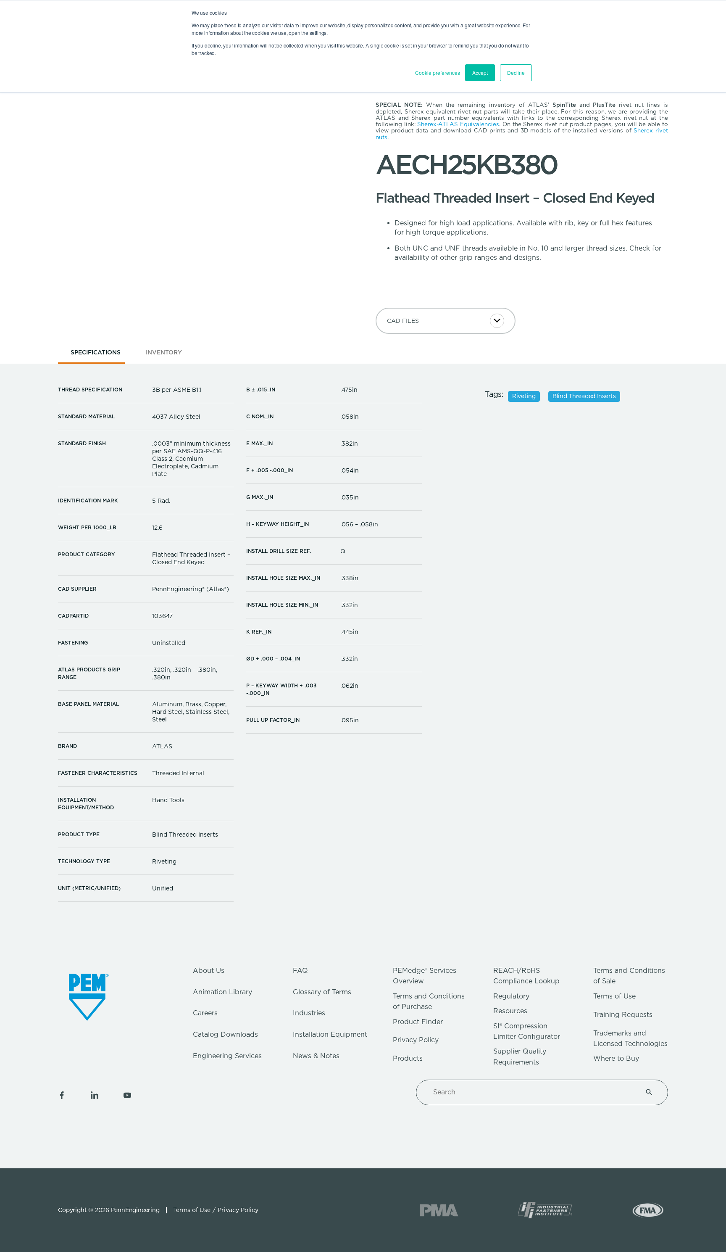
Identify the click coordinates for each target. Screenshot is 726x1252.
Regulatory (511, 996)
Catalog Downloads (225, 1034)
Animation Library (222, 992)
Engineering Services (227, 1056)
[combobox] (532, 1092)
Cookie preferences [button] (437, 72)
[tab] (95, 355)
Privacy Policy (416, 1040)
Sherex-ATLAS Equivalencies (458, 124)
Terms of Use (614, 996)
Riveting (524, 396)
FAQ (300, 971)
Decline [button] (516, 72)
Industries (309, 1013)
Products (408, 1058)
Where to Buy (616, 1058)
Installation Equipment (330, 1034)
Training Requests (622, 1015)
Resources (510, 1011)
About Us (208, 971)
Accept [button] (480, 72)
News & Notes (316, 1056)
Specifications (96, 352)
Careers (205, 1013)
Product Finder (418, 1022)
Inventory (164, 352)
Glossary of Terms (322, 992)
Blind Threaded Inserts (584, 396)
